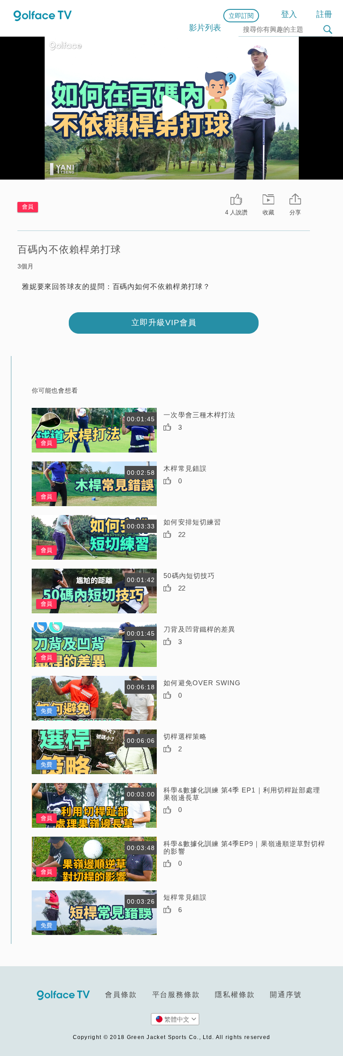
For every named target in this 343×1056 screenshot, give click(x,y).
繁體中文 (177, 1019)
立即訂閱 (241, 15)
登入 (289, 14)
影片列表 (205, 27)
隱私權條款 (235, 994)
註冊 (324, 14)
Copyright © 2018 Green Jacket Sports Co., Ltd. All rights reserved (172, 1037)
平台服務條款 (176, 994)
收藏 (268, 212)
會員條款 (121, 994)
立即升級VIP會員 (164, 322)
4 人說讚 (236, 212)
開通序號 (285, 994)
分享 (295, 212)
